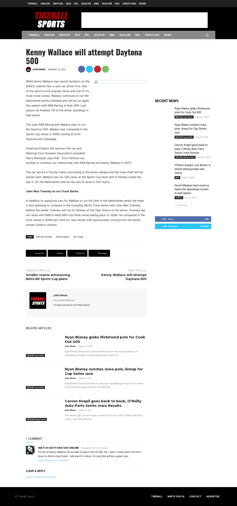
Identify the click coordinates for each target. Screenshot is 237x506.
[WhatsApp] (105, 69)
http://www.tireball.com (64, 300)
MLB (177, 177)
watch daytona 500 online (58, 447)
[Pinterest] (97, 69)
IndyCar (179, 197)
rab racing (78, 236)
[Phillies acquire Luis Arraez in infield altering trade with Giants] (163, 169)
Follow (205, 226)
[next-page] (33, 426)
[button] (207, 35)
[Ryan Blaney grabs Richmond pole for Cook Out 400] (44, 344)
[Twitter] (209, 3)
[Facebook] (204, 3)
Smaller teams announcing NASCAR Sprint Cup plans (48, 277)
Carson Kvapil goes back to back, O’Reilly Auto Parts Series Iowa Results (191, 148)
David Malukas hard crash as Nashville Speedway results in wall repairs (192, 189)
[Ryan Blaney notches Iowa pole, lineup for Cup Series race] (44, 376)
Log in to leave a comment (53, 460)
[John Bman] (29, 69)
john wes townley (44, 236)
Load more (182, 205)
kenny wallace (62, 236)
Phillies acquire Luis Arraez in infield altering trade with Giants (193, 169)
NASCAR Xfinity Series (36, 419)
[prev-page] (28, 426)
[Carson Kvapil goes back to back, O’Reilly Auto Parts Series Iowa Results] (44, 408)
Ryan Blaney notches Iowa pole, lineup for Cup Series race (191, 128)
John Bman (39, 69)
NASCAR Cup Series (35, 355)
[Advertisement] (144, 20)
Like (207, 219)
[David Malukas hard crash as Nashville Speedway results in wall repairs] (163, 189)
